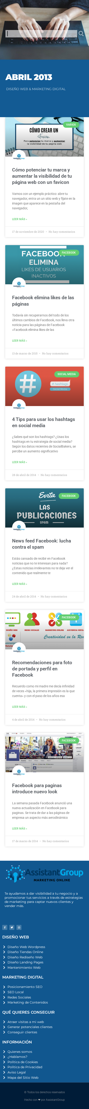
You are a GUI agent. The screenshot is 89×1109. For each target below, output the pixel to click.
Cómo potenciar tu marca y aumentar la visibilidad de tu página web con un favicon (42, 176)
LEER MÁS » (19, 219)
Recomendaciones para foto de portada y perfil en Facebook (42, 669)
